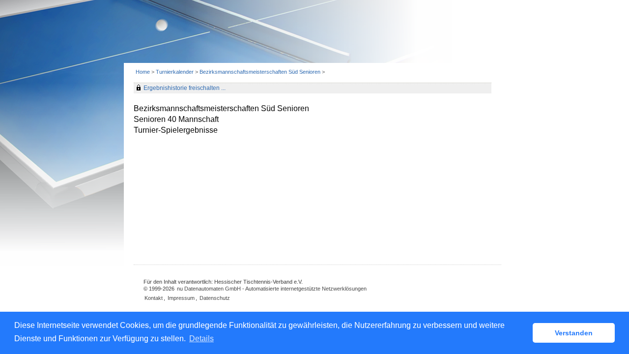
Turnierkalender (175, 72)
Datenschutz (215, 298)
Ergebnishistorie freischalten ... (184, 88)
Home (143, 72)
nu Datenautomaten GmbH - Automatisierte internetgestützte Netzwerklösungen (272, 289)
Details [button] (201, 338)
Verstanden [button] (574, 333)
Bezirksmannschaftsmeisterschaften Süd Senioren (261, 72)
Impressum (181, 298)
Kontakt (153, 298)
